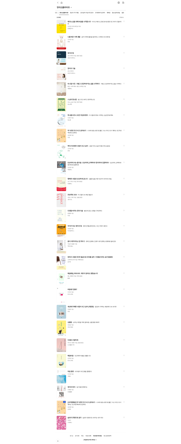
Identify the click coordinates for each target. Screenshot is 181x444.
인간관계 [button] (55, 13)
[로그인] (119, 3)
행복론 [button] (108, 13)
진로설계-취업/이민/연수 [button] (87, 13)
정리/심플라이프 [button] (64, 13)
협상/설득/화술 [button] (116, 13)
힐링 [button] (123, 13)
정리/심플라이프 (63, 7)
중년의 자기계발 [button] (74, 13)
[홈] (61, 3)
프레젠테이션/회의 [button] (100, 13)
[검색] (123, 3)
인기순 (120, 17)
